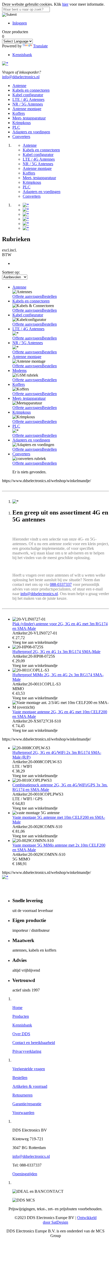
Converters (21, 136)
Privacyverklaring (26, 1051)
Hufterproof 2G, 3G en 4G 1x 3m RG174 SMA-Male (56, 651)
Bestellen (49, 296)
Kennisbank (22, 55)
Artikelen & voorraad (29, 1086)
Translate (40, 46)
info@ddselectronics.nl (20, 77)
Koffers (18, 113)
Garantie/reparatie (26, 1104)
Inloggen (19, 23)
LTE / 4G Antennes (28, 99)
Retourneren (22, 1095)
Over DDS (21, 1034)
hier (65, 4)
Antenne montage (26, 109)
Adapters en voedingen (31, 132)
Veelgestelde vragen (28, 1069)
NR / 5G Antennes (27, 104)
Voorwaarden (23, 1112)
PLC (16, 127)
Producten (20, 1016)
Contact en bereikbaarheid (33, 1042)
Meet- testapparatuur (29, 118)
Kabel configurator (27, 95)
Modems (19, 370)
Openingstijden (24, 1174)
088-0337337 (61, 584)
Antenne (19, 85)
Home (17, 1007)
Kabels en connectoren (31, 90)
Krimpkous (21, 122)
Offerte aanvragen (27, 296)
